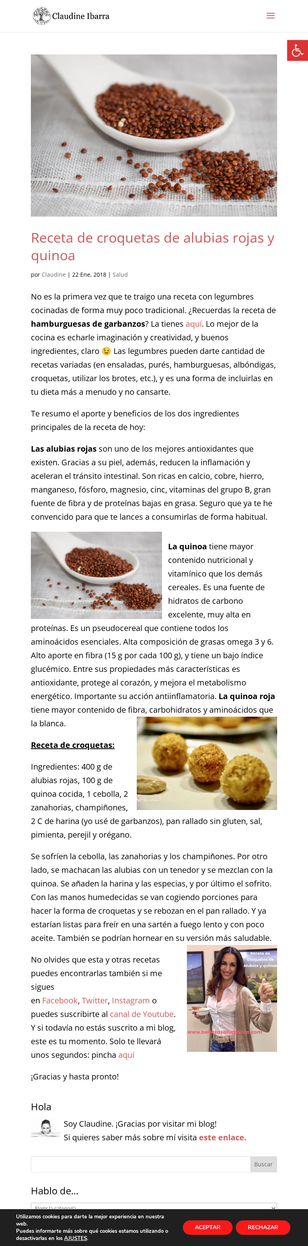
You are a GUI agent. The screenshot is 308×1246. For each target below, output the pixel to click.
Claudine (54, 274)
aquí (194, 323)
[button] (297, 50)
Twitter (95, 1000)
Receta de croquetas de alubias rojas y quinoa (152, 246)
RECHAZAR (263, 1227)
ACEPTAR (208, 1227)
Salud (120, 274)
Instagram (131, 1000)
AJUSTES (75, 1238)
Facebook (60, 1000)
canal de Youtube (142, 1014)
